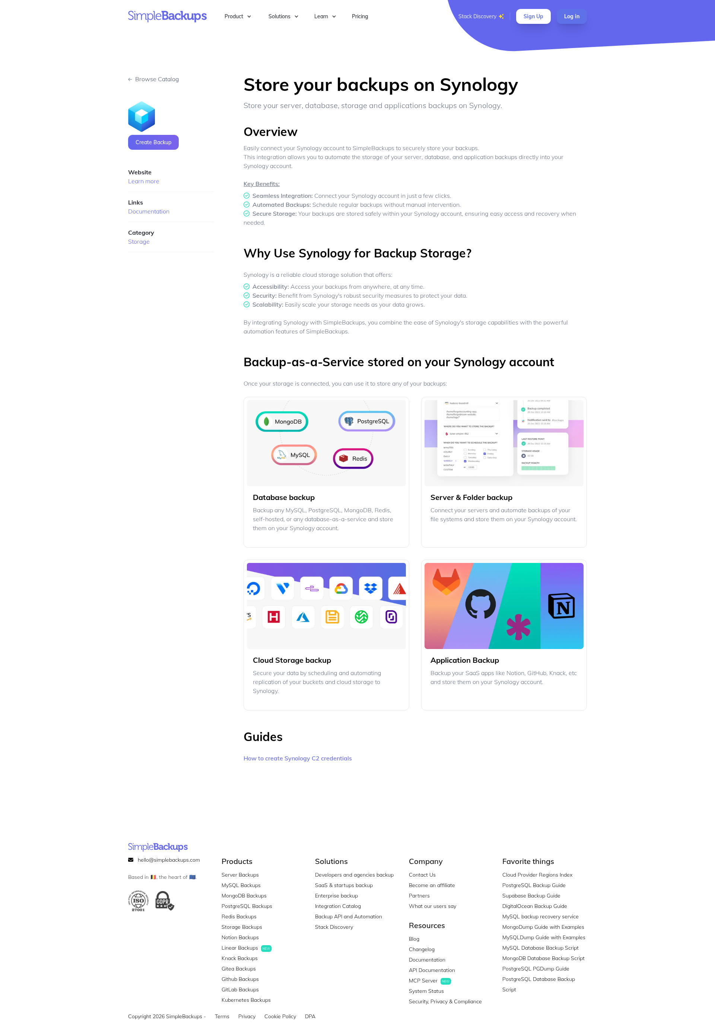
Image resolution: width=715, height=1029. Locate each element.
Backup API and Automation (348, 916)
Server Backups (240, 874)
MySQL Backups (241, 885)
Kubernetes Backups (246, 1000)
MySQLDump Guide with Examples (543, 937)
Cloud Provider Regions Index (537, 874)
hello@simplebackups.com (169, 860)
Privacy (246, 1016)
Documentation (148, 211)
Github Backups (240, 979)
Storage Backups (242, 927)
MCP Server (429, 980)
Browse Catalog (157, 79)
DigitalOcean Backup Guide (534, 906)
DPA (310, 1016)
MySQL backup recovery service (540, 916)
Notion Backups (240, 937)
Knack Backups (240, 958)
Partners (419, 895)
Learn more (143, 181)
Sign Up (533, 16)
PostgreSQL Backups (247, 906)
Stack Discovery (477, 16)
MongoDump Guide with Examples (543, 927)
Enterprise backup (336, 895)
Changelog (422, 949)
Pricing (360, 16)
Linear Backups (246, 947)
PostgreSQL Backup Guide (534, 885)
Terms (222, 1016)
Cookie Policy (280, 1016)
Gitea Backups (239, 968)
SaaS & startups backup (344, 885)
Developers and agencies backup (354, 874)
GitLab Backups (240, 989)
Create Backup (153, 142)
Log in (571, 16)
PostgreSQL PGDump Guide (535, 968)
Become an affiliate (432, 885)
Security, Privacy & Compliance (445, 1001)
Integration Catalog (338, 906)
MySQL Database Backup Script (540, 947)
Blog (414, 938)
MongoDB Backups (244, 895)
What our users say (432, 906)
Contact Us (422, 874)
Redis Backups (239, 916)
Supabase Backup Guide (531, 895)
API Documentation (432, 970)
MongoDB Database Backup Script (543, 958)
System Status (426, 991)
